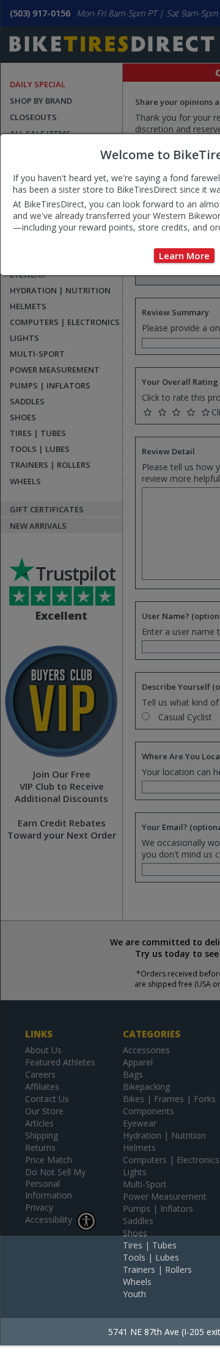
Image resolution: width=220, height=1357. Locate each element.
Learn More (184, 255)
